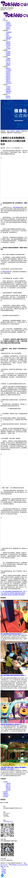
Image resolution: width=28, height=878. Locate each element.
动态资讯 (12, 131)
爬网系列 (8, 76)
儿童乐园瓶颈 (14, 594)
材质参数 (8, 60)
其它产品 (8, 785)
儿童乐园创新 (21, 594)
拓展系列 (8, 73)
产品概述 (8, 58)
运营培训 (8, 42)
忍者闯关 (8, 74)
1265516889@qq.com (8, 821)
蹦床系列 (8, 68)
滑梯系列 (8, 78)
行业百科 (8, 86)
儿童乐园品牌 (16, 207)
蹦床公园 (8, 786)
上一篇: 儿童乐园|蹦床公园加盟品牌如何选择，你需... (13, 591)
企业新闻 (8, 88)
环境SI (7, 35)
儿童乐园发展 (4, 594)
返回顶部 (3, 873)
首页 (4, 19)
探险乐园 (8, 788)
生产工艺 (8, 61)
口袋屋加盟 (8, 32)
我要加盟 (8, 38)
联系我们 (8, 96)
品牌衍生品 (8, 37)
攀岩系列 (8, 79)
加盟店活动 (8, 91)
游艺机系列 (8, 83)
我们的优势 (8, 25)
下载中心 (8, 47)
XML (4, 866)
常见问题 (8, 93)
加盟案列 (8, 55)
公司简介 (8, 22)
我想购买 (8, 65)
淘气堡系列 (8, 70)
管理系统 (8, 43)
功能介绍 (8, 63)
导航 (2, 868)
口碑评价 (8, 27)
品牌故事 (8, 24)
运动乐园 (8, 790)
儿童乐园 (17, 131)
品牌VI (7, 33)
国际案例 (8, 53)
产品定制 (3, 869)
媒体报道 (8, 89)
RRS (8, 866)
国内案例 (8, 51)
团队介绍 (8, 97)
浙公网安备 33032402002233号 (17, 864)
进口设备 (8, 45)
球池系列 (8, 71)
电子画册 (8, 48)
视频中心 (8, 28)
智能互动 (8, 81)
